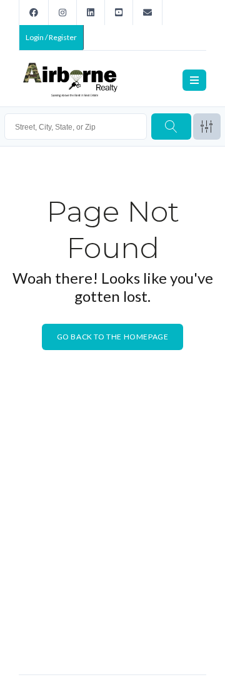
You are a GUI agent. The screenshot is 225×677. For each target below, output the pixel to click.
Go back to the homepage (113, 336)
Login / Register (51, 37)
